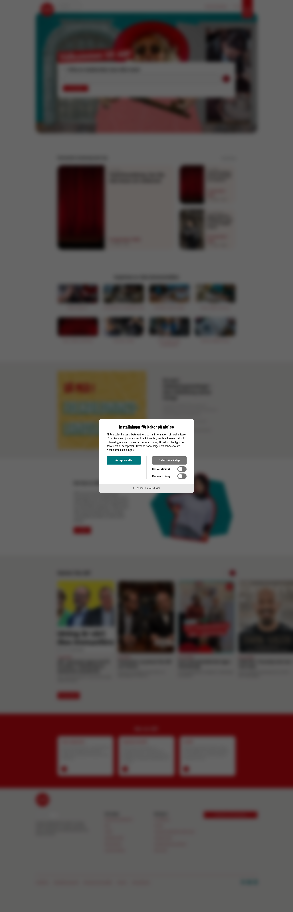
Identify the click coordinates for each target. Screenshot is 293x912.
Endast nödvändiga (169, 460)
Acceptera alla (123, 460)
